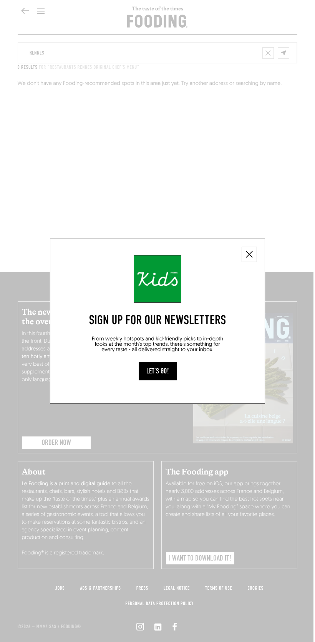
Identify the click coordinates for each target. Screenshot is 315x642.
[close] (249, 254)
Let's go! (157, 371)
